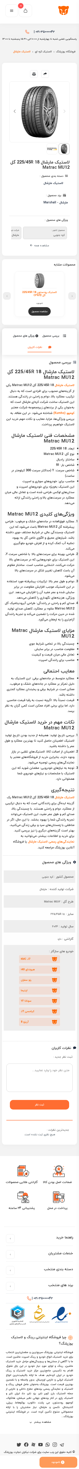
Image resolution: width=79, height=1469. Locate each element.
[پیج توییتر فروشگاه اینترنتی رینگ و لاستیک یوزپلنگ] (19, 1444)
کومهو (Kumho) (63, 413)
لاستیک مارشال (64, 385)
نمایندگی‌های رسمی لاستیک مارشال (51, 841)
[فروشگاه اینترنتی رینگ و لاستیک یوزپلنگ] (64, 10)
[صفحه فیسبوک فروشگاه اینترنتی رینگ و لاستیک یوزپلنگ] (26, 1444)
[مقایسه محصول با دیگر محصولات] (34, 74)
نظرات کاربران (35, 347)
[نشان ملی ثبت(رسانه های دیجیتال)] (39, 1315)
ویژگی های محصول (23, 336)
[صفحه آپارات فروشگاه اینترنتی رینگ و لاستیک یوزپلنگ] (33, 1444)
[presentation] (72, 296)
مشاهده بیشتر (42, 1422)
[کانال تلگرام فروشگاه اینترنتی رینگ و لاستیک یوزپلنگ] (62, 1444)
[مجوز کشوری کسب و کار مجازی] (18, 1315)
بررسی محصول (50, 336)
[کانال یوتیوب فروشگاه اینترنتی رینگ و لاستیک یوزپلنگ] (40, 1444)
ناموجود (55, 1462)
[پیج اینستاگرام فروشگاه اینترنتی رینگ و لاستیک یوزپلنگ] (54, 1444)
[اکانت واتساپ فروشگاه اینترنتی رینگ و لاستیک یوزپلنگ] (47, 1444)
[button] (14, 111)
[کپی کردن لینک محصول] (45, 74)
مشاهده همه (41, 245)
